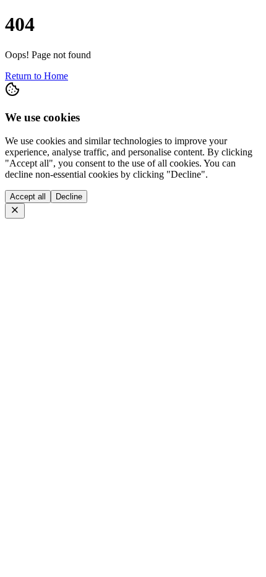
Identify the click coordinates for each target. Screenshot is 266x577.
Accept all (28, 196)
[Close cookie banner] (15, 211)
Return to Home (36, 76)
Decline (69, 196)
